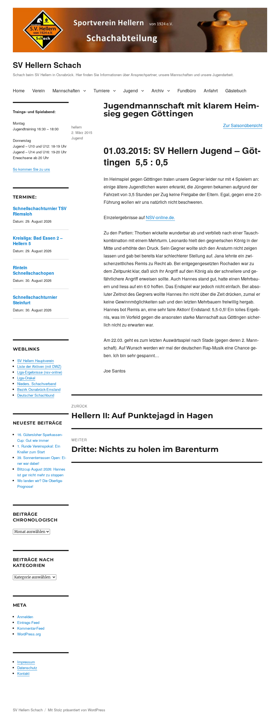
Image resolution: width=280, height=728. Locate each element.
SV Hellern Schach (47, 64)
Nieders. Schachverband (36, 383)
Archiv (157, 90)
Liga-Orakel (26, 377)
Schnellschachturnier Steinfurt (35, 300)
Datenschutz (27, 667)
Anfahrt (211, 90)
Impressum (26, 661)
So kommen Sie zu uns (31, 169)
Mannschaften (66, 90)
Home (19, 90)
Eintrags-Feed (28, 622)
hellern (76, 127)
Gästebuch (235, 90)
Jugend (130, 90)
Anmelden (25, 616)
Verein (38, 90)
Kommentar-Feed (30, 628)
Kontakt (23, 673)
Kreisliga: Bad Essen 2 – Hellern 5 (38, 241)
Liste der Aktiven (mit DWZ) (39, 366)
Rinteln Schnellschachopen (33, 270)
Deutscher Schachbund (35, 395)
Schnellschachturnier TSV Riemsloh (39, 211)
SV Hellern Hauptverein (35, 360)
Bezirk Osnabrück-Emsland (38, 389)
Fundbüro (186, 90)
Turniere (102, 90)
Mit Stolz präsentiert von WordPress (76, 709)
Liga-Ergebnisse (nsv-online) (39, 372)
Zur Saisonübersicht (242, 125)
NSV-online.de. (160, 217)
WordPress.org (29, 634)
